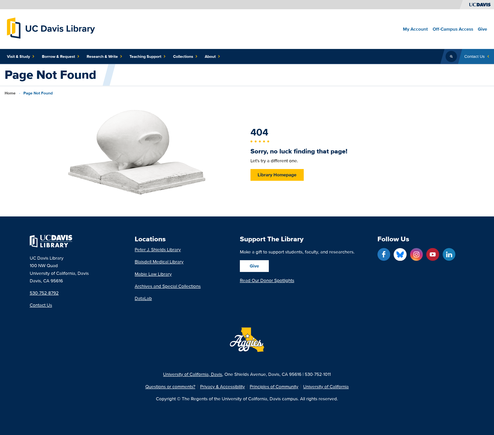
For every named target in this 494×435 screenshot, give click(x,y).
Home (10, 93)
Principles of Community (274, 386)
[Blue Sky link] (400, 254)
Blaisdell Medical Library (159, 261)
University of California (326, 386)
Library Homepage (277, 174)
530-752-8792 (44, 292)
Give (254, 266)
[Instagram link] (416, 254)
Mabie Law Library (153, 274)
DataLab (143, 298)
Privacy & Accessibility (222, 386)
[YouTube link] (432, 254)
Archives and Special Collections (168, 286)
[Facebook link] (383, 254)
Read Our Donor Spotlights (267, 280)
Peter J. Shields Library (158, 249)
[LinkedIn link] (449, 254)
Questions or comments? (170, 386)
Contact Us (41, 305)
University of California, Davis (192, 374)
